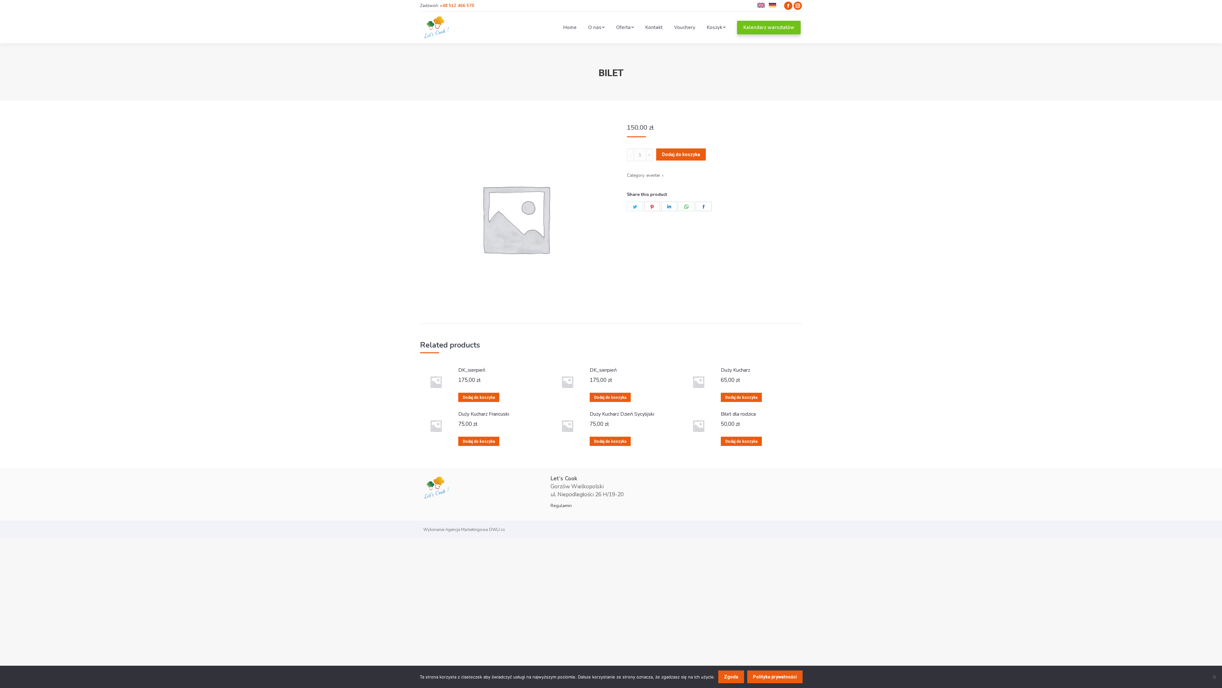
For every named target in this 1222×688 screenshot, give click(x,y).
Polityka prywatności (775, 676)
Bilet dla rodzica (738, 414)
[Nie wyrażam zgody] (1214, 677)
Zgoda (731, 676)
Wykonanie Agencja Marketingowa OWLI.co (464, 530)
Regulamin (561, 506)
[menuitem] (570, 27)
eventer (653, 175)
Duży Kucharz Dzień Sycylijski (622, 414)
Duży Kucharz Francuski (483, 414)
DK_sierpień (471, 370)
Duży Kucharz (735, 370)
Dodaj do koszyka (681, 154)
